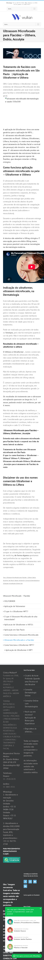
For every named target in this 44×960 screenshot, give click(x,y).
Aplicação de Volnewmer (14, 606)
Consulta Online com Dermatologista (31, 703)
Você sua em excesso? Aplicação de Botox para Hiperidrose (30, 717)
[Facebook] (25, 881)
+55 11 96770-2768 (15, 3)
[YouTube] (35, 881)
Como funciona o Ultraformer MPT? (19, 645)
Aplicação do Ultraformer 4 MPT (19, 650)
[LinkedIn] (25, 886)
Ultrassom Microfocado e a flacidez (19, 640)
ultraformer (8, 346)
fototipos (9, 332)
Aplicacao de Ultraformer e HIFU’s (18, 624)
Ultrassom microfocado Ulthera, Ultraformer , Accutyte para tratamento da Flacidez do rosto (22, 464)
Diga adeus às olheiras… (31, 730)
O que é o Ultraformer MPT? (16, 611)
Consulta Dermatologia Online (30, 692)
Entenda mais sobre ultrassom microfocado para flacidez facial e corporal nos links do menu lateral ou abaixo (21, 441)
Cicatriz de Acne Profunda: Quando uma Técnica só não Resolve (32, 680)
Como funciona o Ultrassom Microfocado (21, 635)
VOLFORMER (9, 601)
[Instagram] (30, 881)
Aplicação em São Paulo (14, 629)
